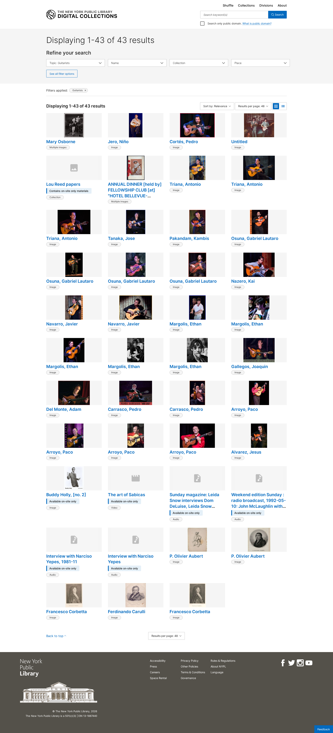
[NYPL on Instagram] (300, 663)
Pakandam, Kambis (189, 238)
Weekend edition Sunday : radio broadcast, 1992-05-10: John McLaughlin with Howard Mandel (258, 503)
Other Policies (189, 666)
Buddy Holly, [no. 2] (66, 494)
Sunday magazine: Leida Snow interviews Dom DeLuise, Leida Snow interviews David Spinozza (197, 503)
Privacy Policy (189, 660)
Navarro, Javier (62, 323)
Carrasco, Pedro (124, 409)
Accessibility (158, 660)
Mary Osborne (60, 141)
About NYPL (218, 666)
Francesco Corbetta (66, 611)
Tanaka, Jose (121, 238)
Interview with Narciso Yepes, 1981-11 (69, 559)
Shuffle (228, 5)
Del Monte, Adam (63, 409)
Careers (155, 672)
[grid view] (276, 106)
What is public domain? (257, 23)
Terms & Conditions (193, 672)
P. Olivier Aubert (186, 556)
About (282, 5)
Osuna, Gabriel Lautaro (254, 238)
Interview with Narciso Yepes (130, 559)
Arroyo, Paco (244, 409)
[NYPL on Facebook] (283, 663)
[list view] (283, 106)
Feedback (323, 729)
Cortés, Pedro (184, 141)
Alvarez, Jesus (246, 452)
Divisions (266, 5)
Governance (188, 678)
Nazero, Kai (243, 281)
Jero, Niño (118, 141)
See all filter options (62, 73)
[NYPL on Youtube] (309, 663)
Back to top (54, 636)
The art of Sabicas (126, 494)
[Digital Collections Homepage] (81, 14)
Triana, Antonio (185, 184)
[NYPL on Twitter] (291, 663)
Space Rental (158, 678)
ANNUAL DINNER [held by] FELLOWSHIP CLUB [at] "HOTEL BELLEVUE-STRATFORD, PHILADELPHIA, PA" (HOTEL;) (135, 198)
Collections (246, 5)
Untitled (239, 141)
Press (153, 666)
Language (217, 672)
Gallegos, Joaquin (249, 366)
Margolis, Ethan (185, 323)
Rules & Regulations (223, 660)
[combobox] (234, 14)
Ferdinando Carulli (126, 611)
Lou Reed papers (63, 184)
